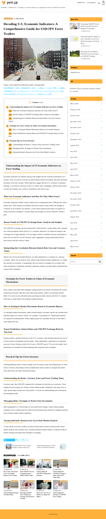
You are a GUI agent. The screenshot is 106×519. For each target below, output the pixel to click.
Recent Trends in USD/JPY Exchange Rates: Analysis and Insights (34, 114)
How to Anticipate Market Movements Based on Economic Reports (34, 129)
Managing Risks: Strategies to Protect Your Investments (30, 148)
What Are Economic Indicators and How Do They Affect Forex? (33, 111)
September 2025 (75, 139)
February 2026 (75, 110)
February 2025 (75, 181)
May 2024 (73, 234)
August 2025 (74, 145)
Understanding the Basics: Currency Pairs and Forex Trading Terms (34, 144)
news (19, 440)
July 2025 (73, 151)
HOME (5, 7)
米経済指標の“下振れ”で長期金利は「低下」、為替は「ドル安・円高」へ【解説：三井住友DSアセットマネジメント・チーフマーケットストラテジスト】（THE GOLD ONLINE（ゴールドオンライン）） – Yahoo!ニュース (35, 91)
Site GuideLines (91, 2)
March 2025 (74, 175)
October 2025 (75, 133)
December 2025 (75, 121)
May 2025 (73, 163)
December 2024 (75, 193)
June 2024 (73, 229)
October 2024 (75, 205)
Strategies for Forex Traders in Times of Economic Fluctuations (31, 126)
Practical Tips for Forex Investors (20, 141)
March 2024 (74, 246)
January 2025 (75, 187)
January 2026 (75, 115)
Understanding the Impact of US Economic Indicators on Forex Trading (35, 107)
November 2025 (75, 127)
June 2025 (73, 157)
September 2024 (75, 211)
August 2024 (74, 217)
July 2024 (73, 223)
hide (41, 102)
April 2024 (74, 240)
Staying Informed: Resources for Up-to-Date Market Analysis (32, 152)
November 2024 (75, 199)
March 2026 (74, 104)
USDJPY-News (81, 2)
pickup (26, 440)
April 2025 (74, 169)
